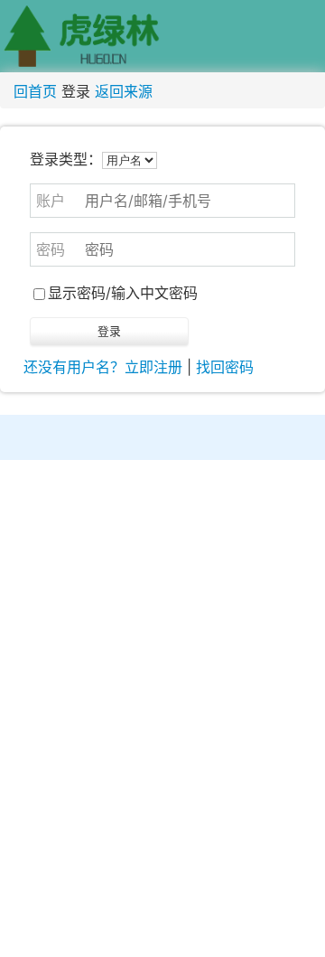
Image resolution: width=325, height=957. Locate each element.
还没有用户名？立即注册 (102, 367)
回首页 (35, 91)
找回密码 (225, 367)
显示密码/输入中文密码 (123, 293)
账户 (50, 201)
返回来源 (124, 91)
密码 (50, 249)
